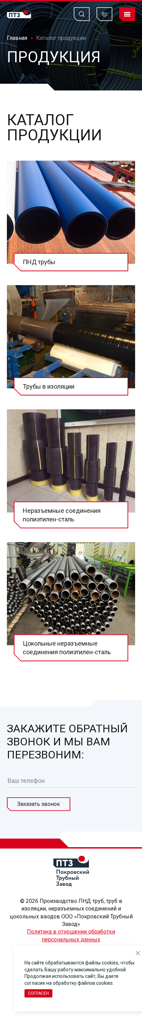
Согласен (38, 993)
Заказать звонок (38, 804)
